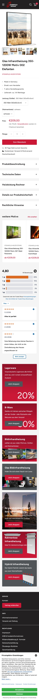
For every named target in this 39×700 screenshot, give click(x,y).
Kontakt (5, 601)
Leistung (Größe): (18, 98)
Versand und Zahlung (10, 621)
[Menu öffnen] (3, 4)
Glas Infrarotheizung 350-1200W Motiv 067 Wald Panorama (13, 251)
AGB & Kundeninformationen (12, 636)
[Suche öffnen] (30, 4)
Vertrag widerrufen (12, 605)
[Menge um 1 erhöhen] (22, 134)
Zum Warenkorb (19, 142)
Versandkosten (22, 124)
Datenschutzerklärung (10, 643)
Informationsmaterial (10, 618)
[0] (35, 4)
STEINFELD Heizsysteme (11, 74)
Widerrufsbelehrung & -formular (13, 639)
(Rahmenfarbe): (11, 109)
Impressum (6, 633)
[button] (5, 51)
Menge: (5, 134)
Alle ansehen (32, 217)
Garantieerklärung (8, 650)
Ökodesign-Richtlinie (10, 646)
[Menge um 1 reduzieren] (11, 134)
